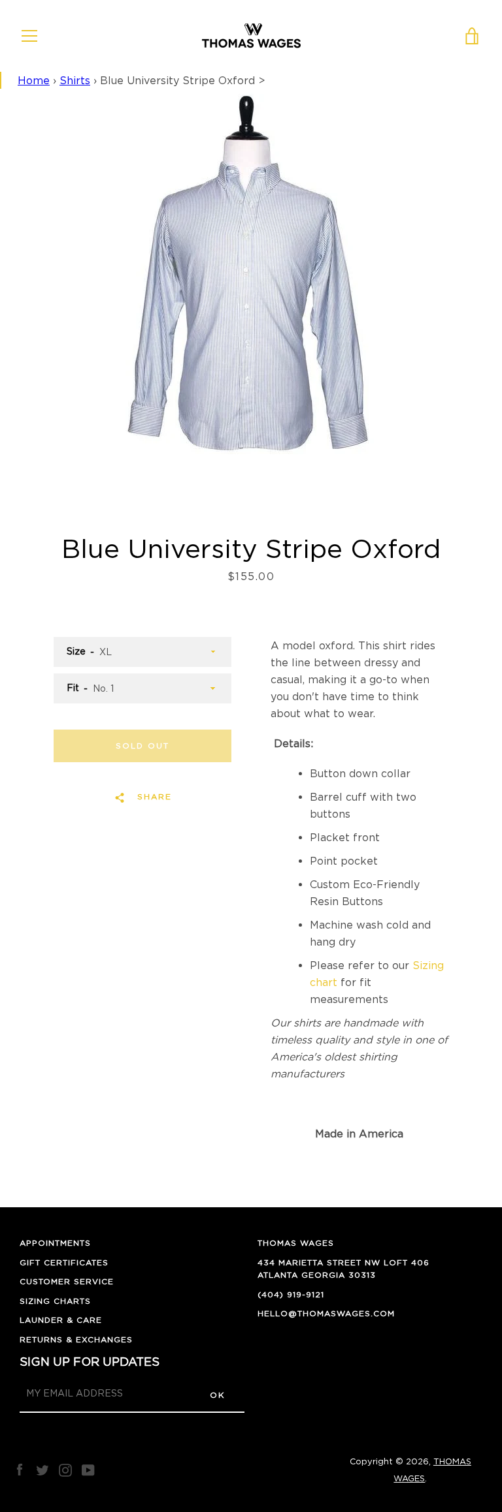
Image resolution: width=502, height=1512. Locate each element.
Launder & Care (61, 1320)
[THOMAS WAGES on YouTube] (88, 1469)
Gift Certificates (64, 1262)
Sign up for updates (89, 1361)
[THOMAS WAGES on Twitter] (42, 1469)
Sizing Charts (55, 1301)
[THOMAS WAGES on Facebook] (19, 1469)
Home (34, 80)
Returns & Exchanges (76, 1339)
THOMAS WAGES (296, 1243)
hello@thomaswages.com (326, 1313)
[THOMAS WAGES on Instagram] (65, 1469)
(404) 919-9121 (291, 1294)
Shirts (74, 80)
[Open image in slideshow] (251, 284)
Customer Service (67, 1281)
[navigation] (29, 36)
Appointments (55, 1243)
